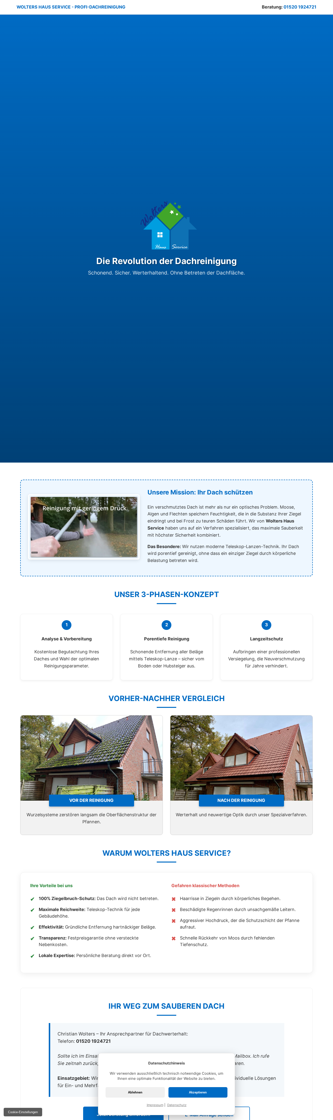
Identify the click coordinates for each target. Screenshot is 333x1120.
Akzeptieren (198, 1092)
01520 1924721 (300, 6)
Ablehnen (135, 1092)
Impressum (155, 1105)
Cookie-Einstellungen (23, 1112)
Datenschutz (176, 1105)
